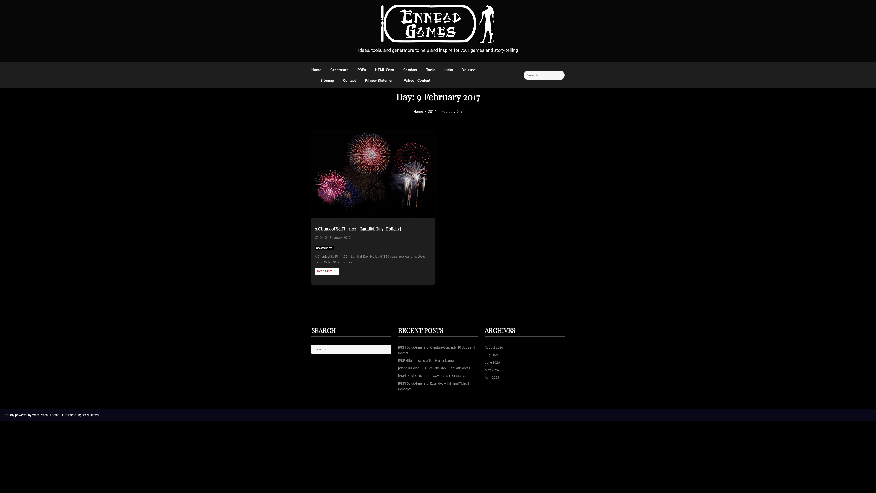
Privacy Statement (380, 81)
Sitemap (327, 81)
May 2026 (492, 370)
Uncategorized (324, 247)
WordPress (40, 415)
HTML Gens (384, 70)
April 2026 (492, 377)
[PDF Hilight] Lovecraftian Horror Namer (426, 360)
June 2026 (492, 362)
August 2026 (494, 347)
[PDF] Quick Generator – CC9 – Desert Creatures (432, 376)
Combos (410, 70)
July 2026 (492, 355)
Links (448, 70)
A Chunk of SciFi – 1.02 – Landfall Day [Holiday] (358, 228)
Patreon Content (417, 81)
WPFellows (91, 415)
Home (316, 70)
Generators (339, 70)
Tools (430, 70)
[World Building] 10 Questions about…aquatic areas (434, 368)
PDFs (361, 70)
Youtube (469, 70)
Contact (349, 81)
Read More (324, 271)
